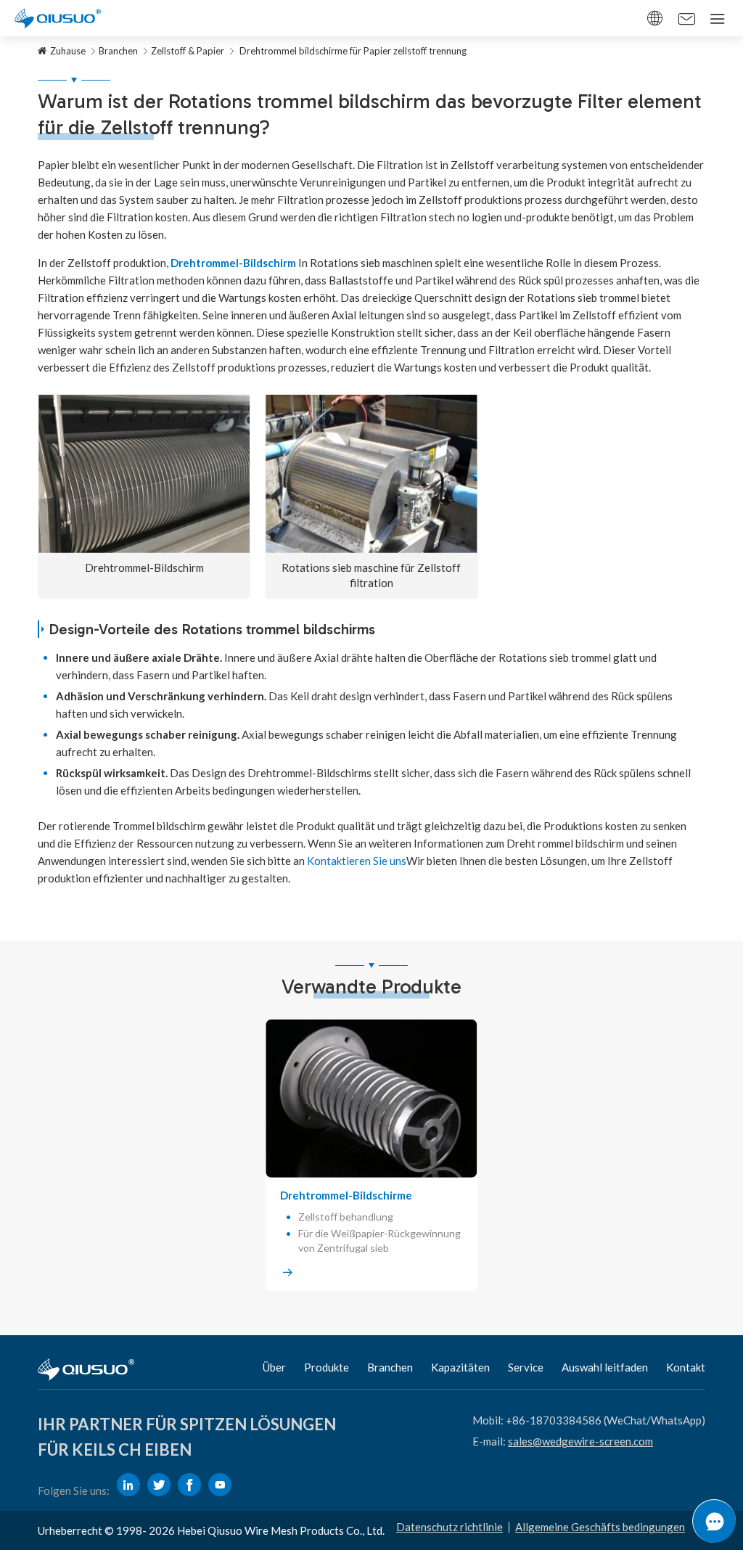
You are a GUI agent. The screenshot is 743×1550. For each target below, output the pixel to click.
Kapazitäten (460, 1367)
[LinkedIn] (128, 1484)
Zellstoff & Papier (187, 51)
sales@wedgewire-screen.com (580, 1441)
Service (525, 1367)
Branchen (118, 51)
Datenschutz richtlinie (449, 1526)
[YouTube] (219, 1484)
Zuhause (68, 51)
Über (274, 1367)
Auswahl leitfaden (605, 1367)
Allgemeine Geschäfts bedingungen (600, 1526)
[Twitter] (159, 1484)
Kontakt (685, 1367)
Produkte (326, 1367)
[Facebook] (189, 1484)
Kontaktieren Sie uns (356, 860)
